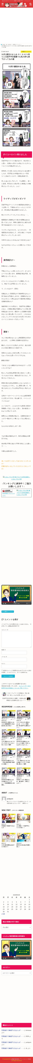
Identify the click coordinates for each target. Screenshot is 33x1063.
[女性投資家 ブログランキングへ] (7, 491)
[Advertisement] (16, 25)
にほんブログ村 (16, 479)
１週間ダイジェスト (8, 611)
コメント (4, 629)
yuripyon (10, 799)
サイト (3, 663)
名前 (3, 649)
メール (4, 656)
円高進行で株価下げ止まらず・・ (12, 1030)
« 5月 (3, 914)
